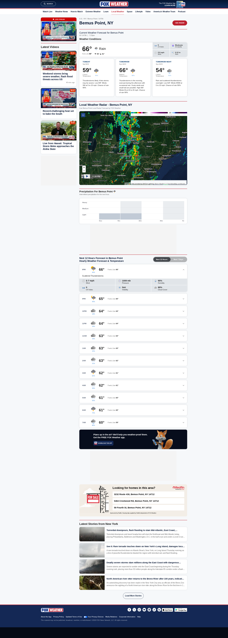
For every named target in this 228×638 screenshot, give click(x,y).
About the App (46, 617)
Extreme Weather (93, 12)
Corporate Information (127, 617)
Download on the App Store (167, 610)
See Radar (179, 23)
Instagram (139, 609)
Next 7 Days (178, 259)
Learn (106, 12)
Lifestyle (139, 12)
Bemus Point (92, 19)
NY (85, 19)
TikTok (154, 609)
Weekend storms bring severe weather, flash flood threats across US (58, 76)
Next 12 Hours (161, 259)
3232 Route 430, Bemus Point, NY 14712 (134, 494)
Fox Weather (114, 4)
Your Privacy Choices (96, 617)
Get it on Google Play (180, 610)
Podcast (181, 12)
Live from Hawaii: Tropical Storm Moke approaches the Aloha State (58, 146)
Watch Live (47, 12)
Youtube (144, 609)
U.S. (81, 19)
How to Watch (77, 12)
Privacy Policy (58, 617)
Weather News (61, 12)
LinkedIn (149, 609)
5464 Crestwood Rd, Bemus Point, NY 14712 (136, 501)
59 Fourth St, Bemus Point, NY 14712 (132, 507)
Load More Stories (133, 596)
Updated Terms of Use (74, 617)
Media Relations (111, 617)
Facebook (129, 609)
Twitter (134, 609)
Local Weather (117, 12)
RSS (159, 609)
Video (148, 12)
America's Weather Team (164, 12)
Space (129, 12)
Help (139, 617)
